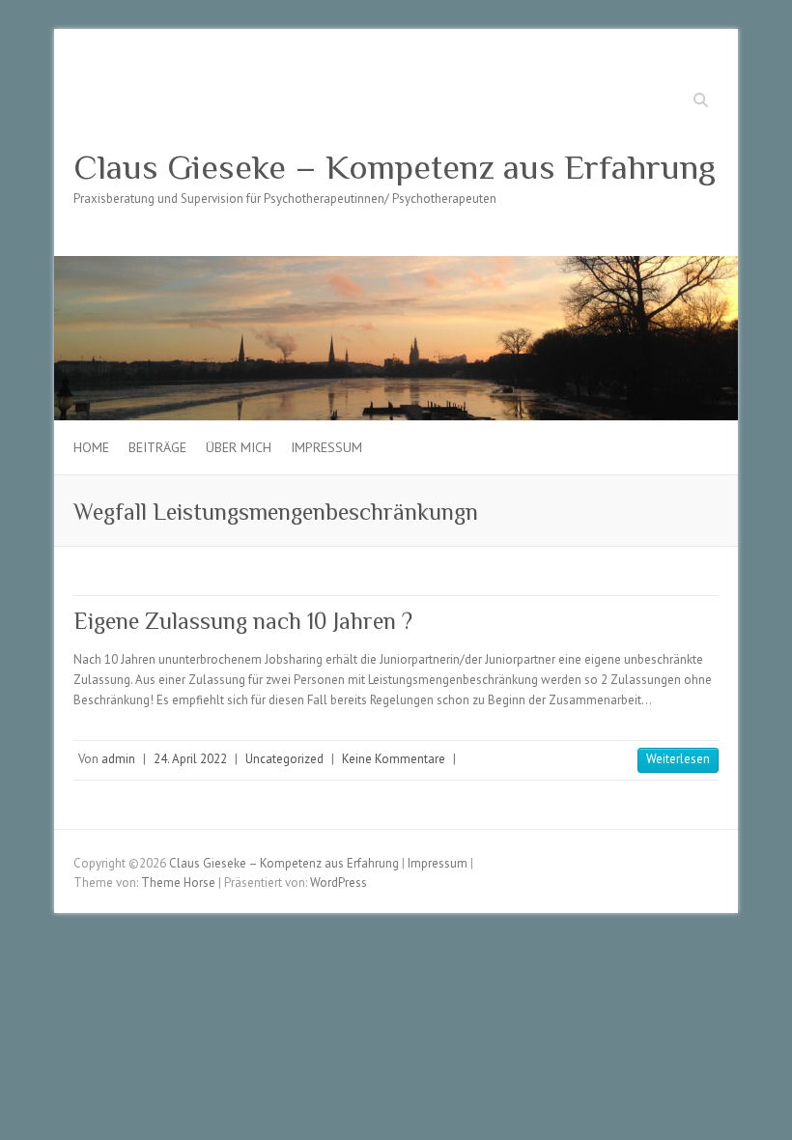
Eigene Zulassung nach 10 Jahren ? (242, 621)
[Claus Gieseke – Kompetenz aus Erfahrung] (396, 265)
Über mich (238, 447)
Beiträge (157, 447)
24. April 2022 (190, 759)
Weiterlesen (678, 759)
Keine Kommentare (393, 759)
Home (91, 447)
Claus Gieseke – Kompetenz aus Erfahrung (394, 167)
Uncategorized (284, 759)
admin (118, 759)
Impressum (326, 447)
